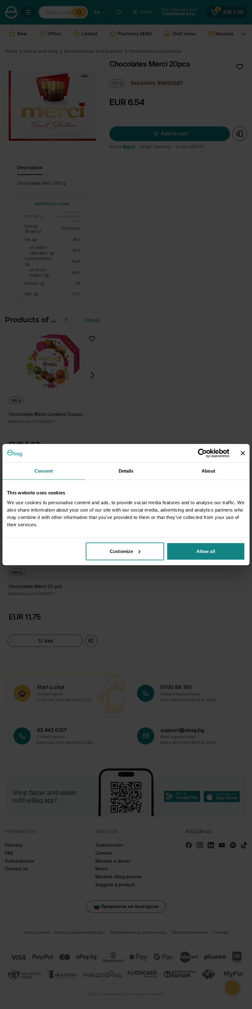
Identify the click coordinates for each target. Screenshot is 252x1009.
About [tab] (208, 471)
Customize (121, 551)
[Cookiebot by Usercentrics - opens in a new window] (202, 453)
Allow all (205, 551)
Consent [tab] (43, 471)
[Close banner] (243, 453)
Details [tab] (126, 471)
